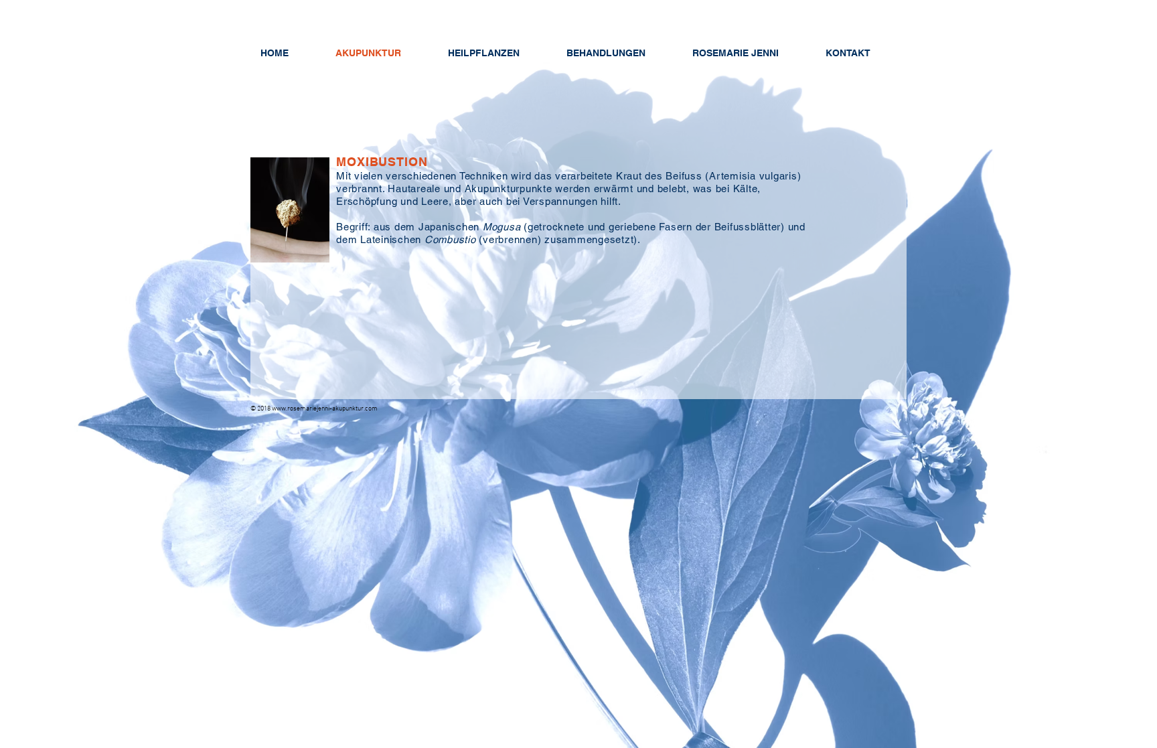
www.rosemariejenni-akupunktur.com (325, 408)
